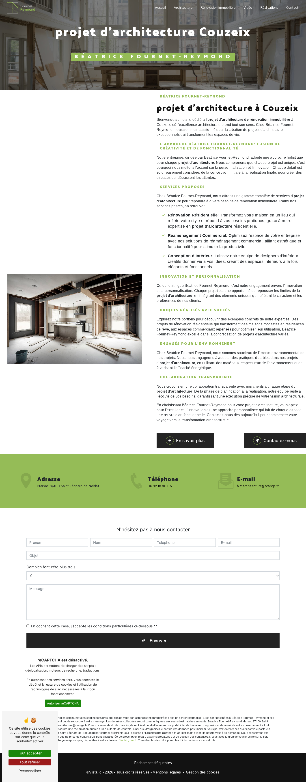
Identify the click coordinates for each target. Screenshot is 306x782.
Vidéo (248, 8)
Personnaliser (30, 771)
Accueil (160, 8)
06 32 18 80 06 (160, 486)
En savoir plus (190, 440)
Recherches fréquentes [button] (153, 763)
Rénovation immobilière (217, 8)
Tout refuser (29, 762)
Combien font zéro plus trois (50, 567)
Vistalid (95, 772)
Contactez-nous (280, 440)
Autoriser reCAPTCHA (63, 703)
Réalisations (269, 8)
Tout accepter (30, 753)
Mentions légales (167, 772)
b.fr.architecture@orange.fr (258, 486)
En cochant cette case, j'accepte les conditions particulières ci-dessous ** (94, 626)
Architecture (183, 8)
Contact (292, 8)
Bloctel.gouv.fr (127, 740)
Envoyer (158, 640)
